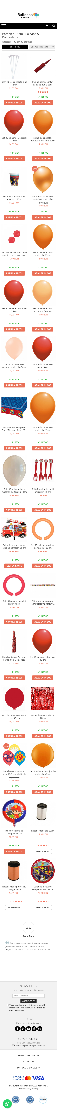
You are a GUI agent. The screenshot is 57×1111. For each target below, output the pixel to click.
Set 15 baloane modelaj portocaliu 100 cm (42, 546)
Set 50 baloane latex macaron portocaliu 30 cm (14, 365)
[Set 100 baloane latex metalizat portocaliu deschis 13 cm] (43, 179)
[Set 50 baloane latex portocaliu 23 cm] (43, 237)
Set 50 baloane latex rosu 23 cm (14, 310)
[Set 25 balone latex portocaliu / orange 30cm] (43, 122)
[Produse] (4, 26)
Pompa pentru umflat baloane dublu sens (42, 83)
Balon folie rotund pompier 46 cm (14, 832)
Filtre (16, 46)
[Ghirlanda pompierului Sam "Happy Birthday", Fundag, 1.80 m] (43, 585)
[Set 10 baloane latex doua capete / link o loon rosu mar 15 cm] (14, 237)
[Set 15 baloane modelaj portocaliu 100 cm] (43, 529)
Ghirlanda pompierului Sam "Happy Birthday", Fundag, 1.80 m (43, 602)
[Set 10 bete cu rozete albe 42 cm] (14, 66)
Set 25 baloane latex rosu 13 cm (42, 658)
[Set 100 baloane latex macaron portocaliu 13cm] (14, 470)
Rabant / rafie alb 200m (42, 830)
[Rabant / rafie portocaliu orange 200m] (14, 871)
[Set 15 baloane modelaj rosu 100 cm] (14, 585)
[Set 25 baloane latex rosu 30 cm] (14, 122)
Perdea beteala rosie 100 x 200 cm (43, 716)
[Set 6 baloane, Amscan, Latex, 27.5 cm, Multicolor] (14, 755)
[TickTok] (34, 1028)
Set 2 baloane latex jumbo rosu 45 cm (14, 716)
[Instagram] (39, 1028)
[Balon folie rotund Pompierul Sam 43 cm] (43, 871)
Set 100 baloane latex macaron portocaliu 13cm (14, 490)
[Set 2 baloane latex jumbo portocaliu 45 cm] (43, 755)
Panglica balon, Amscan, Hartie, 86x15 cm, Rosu (14, 658)
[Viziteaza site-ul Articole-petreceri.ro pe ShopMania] (43, 1100)
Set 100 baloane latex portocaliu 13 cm (42, 428)
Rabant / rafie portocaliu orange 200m (14, 888)
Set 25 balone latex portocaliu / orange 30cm (43, 139)
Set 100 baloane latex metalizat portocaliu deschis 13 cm (42, 198)
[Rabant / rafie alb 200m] (43, 813)
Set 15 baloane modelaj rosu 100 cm (14, 602)
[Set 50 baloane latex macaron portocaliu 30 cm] (14, 348)
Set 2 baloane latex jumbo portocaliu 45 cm (43, 772)
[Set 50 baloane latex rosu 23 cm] (14, 293)
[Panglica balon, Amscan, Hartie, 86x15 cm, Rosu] (14, 641)
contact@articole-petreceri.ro (30, 1045)
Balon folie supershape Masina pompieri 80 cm (14, 546)
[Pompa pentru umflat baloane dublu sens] (43, 66)
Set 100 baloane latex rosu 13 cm (42, 365)
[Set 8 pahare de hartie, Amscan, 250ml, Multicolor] (14, 179)
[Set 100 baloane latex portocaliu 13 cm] (43, 408)
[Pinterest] (23, 1028)
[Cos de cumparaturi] (47, 26)
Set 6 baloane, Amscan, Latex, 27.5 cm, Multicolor (14, 772)
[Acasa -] (28, 16)
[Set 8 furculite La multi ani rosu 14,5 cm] (43, 471)
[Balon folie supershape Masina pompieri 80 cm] (14, 529)
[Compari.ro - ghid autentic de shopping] (16, 1100)
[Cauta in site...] (53, 26)
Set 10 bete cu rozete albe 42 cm (14, 83)
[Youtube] (28, 1028)
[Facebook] (17, 1028)
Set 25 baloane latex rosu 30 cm (14, 139)
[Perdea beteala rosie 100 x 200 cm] (43, 698)
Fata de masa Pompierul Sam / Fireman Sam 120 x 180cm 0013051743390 (14, 428)
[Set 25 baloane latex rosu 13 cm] (43, 641)
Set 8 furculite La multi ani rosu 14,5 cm (43, 490)
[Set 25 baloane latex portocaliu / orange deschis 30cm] (43, 293)
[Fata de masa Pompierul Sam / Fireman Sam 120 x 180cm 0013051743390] (14, 408)
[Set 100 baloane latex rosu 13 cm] (43, 348)
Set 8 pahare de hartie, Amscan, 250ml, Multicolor (14, 198)
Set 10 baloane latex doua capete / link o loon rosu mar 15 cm (14, 254)
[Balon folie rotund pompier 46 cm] (14, 813)
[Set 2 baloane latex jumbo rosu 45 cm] (14, 698)
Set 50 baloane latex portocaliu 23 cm (43, 254)
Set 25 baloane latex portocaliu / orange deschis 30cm (43, 310)
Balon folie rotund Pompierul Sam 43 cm (42, 888)
